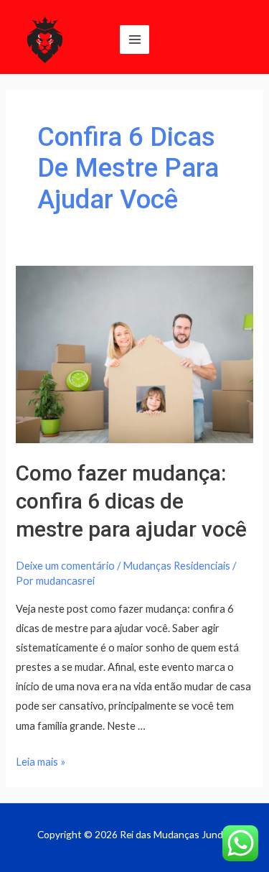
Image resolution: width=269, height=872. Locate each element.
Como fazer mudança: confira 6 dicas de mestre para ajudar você (131, 501)
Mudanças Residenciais (176, 566)
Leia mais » (40, 762)
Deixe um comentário (65, 566)
